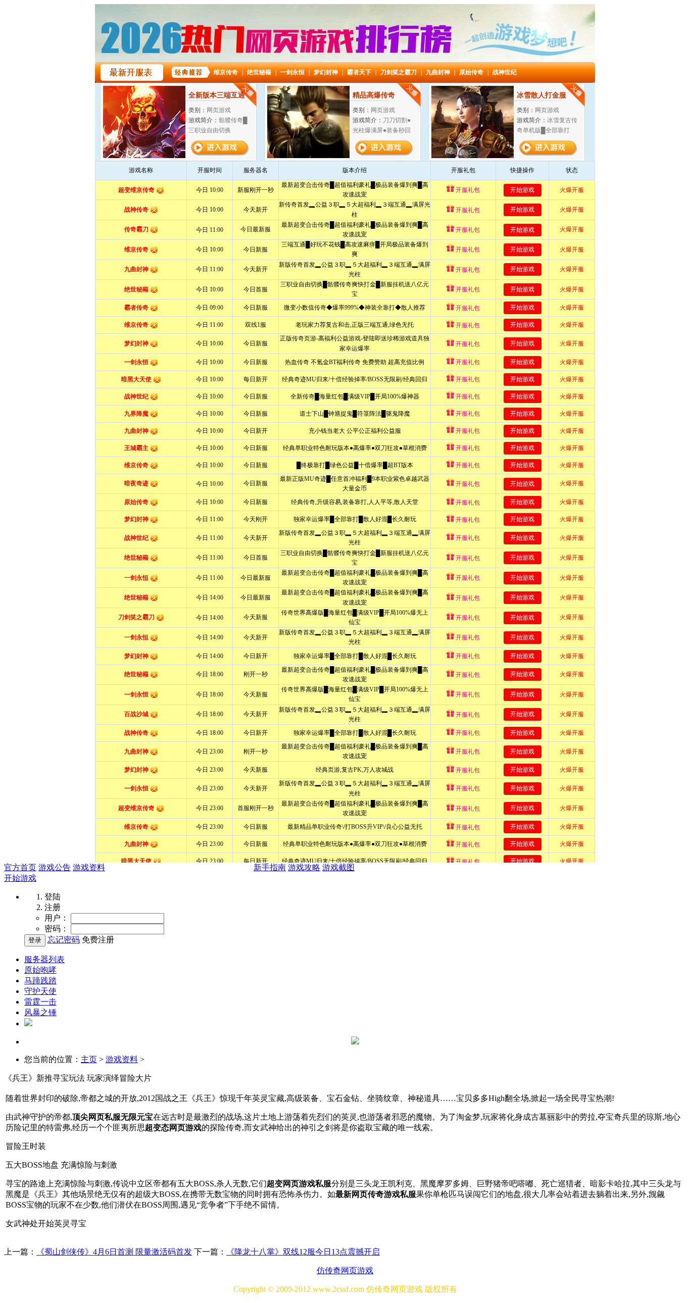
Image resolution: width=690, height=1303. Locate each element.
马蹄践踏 (40, 980)
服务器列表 (44, 959)
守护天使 (40, 991)
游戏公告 (54, 867)
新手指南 (270, 867)
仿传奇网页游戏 (345, 1270)
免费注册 (98, 939)
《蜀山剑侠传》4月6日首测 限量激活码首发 (114, 1251)
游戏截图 (338, 867)
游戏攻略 (304, 867)
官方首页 (20, 867)
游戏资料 (89, 867)
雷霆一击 (40, 1001)
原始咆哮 (40, 970)
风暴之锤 (40, 1012)
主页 (89, 1059)
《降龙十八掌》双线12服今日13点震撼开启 (303, 1251)
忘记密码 (63, 939)
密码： (56, 928)
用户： (56, 918)
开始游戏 (20, 878)
